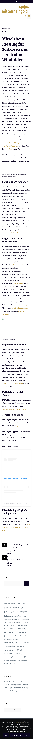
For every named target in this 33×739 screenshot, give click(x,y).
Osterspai (21, 642)
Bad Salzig (13, 608)
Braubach (20, 616)
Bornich (12, 616)
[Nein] (31, 729)
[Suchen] (26, 583)
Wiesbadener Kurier (15, 233)
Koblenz (8, 629)
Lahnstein (20, 628)
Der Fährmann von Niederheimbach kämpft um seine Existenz (18, 559)
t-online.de (10, 149)
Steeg (21, 654)
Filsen (11, 622)
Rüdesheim (14, 646)
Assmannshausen (10, 603)
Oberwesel (10, 642)
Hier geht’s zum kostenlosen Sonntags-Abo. (16, 527)
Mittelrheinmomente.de (20, 308)
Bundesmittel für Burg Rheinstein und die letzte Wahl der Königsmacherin (18, 547)
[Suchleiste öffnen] (25, 16)
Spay (7, 650)
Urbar (6, 660)
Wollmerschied (12, 663)
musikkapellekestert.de (10, 146)
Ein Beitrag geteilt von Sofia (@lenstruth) (14, 503)
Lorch (8, 632)
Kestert (24, 625)
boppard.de (21, 441)
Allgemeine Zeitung (9, 409)
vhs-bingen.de (21, 409)
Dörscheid (7, 619)
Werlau (6, 663)
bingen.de (17, 426)
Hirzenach (17, 622)
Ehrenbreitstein (16, 619)
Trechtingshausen (19, 657)
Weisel (18, 660)
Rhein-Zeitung (14, 143)
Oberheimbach (17, 639)
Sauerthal (23, 646)
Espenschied (25, 619)
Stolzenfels (8, 657)
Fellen (6, 622)
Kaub (17, 625)
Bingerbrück (14, 612)
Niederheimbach (21, 636)
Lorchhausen (17, 632)
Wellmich (24, 660)
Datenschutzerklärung (20, 735)
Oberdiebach (8, 639)
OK (5, 735)
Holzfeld (22, 622)
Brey (27, 616)
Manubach (11, 636)
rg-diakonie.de (18, 383)
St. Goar (15, 650)
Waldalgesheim (12, 660)
